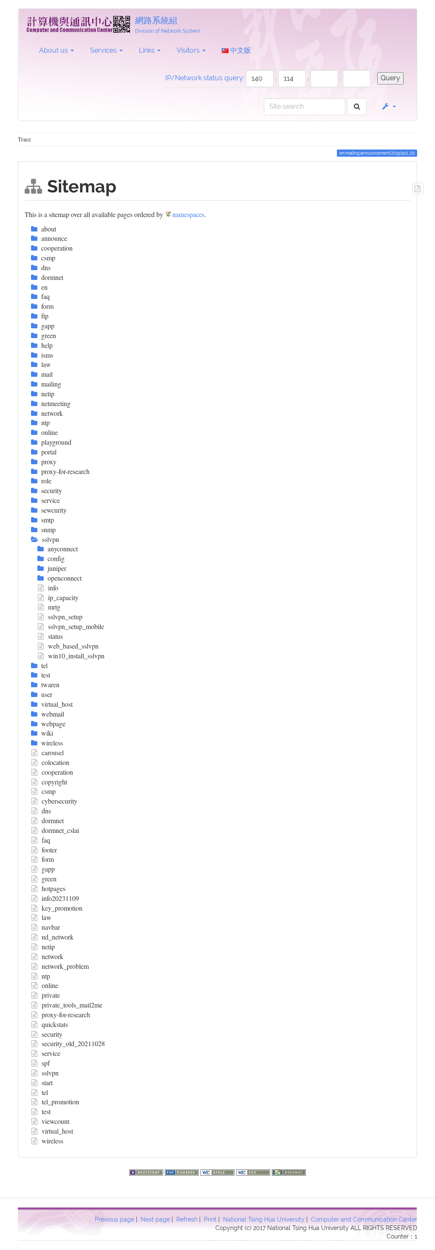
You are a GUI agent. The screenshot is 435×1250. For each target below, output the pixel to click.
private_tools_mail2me (72, 1004)
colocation (55, 762)
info (53, 587)
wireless (52, 1140)
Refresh (187, 1219)
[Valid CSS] (254, 1171)
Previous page (114, 1219)
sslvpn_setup (65, 616)
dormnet (53, 820)
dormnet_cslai (60, 830)
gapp (48, 868)
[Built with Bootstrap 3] (147, 1171)
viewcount (55, 1121)
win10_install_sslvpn (76, 655)
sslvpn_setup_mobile (76, 626)
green (49, 878)
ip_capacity (63, 597)
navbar (51, 927)
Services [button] (104, 50)
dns (46, 810)
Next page (155, 1219)
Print (210, 1219)
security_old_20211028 (73, 1043)
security (52, 1034)
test (46, 1111)
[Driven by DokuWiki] (289, 1171)
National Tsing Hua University (264, 1219)
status (55, 636)
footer (49, 849)
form (48, 859)
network (52, 956)
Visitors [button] (189, 50)
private (51, 994)
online (50, 985)
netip (48, 946)
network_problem (65, 966)
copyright (54, 781)
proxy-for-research (66, 1014)
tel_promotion (60, 1101)
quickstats (55, 1024)
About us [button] (54, 50)
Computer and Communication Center (364, 1219)
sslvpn (50, 1072)
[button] (388, 106)
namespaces (188, 214)
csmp (49, 791)
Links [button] (147, 50)
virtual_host (57, 1130)
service (51, 1053)
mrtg (54, 606)
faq (46, 839)
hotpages (53, 888)
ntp (46, 975)
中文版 (240, 50)
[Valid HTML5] (218, 1171)
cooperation (57, 771)
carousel (53, 752)
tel (45, 1092)
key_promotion (62, 907)
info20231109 (60, 898)
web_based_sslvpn (73, 645)
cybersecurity (59, 800)
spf (46, 1062)
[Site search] (357, 107)
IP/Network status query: (204, 78)
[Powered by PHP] (183, 1171)
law (46, 917)
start (47, 1082)
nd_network (57, 936)
